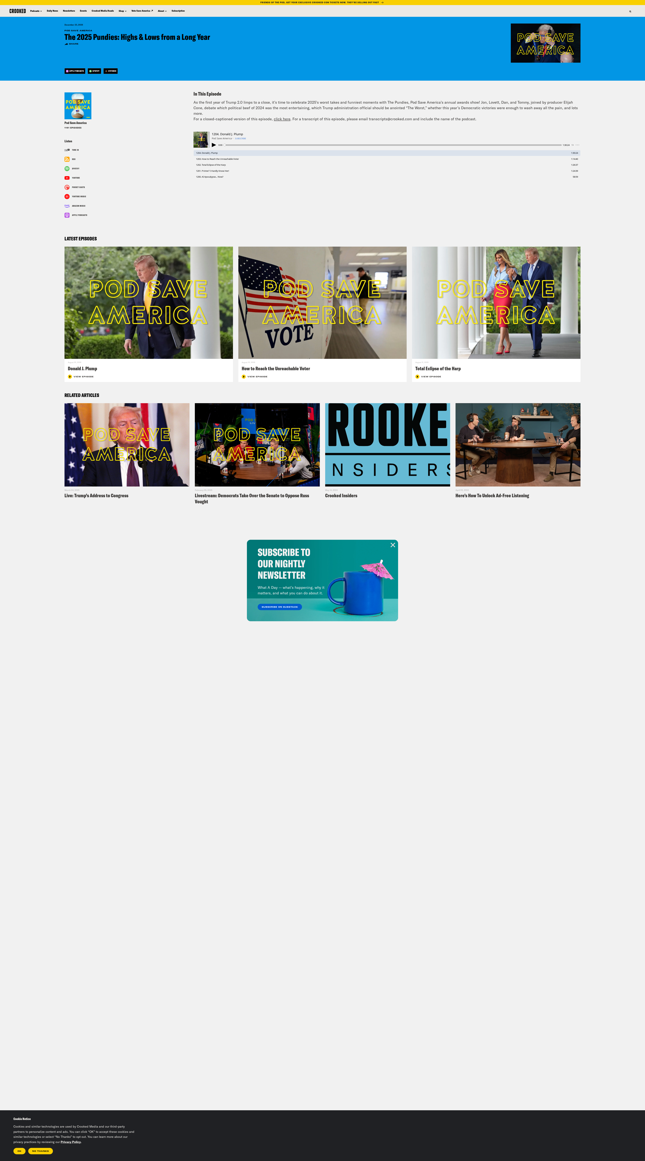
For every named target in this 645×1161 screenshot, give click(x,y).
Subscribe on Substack (280, 607)
